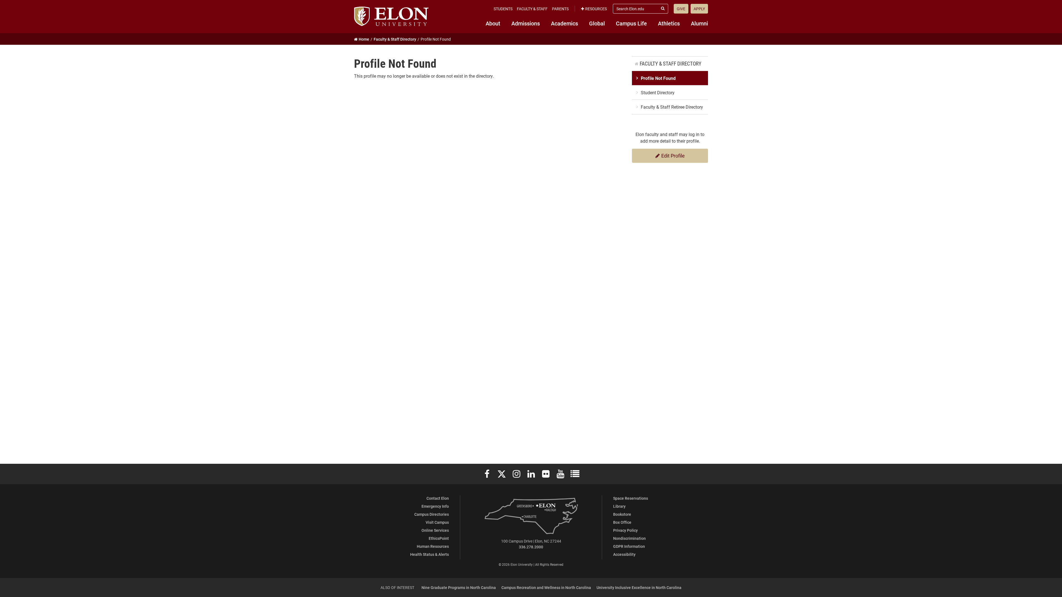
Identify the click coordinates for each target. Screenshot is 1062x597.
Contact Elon (437, 498)
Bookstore (622, 514)
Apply (699, 8)
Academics (564, 23)
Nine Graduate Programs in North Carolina (458, 587)
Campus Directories (431, 514)
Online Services (435, 530)
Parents (560, 8)
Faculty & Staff (532, 8)
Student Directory (658, 92)
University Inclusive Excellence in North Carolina (639, 587)
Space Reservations (630, 498)
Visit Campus (437, 522)
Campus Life (631, 23)
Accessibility (624, 554)
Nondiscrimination (629, 538)
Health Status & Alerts (429, 554)
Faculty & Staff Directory (670, 63)
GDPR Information (629, 546)
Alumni (699, 23)
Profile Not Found (658, 78)
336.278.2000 (531, 546)
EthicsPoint (439, 538)
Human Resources (433, 546)
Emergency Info (435, 506)
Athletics (669, 23)
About (493, 23)
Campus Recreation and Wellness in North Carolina (546, 587)
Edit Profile (672, 155)
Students (503, 8)
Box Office (622, 522)
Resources (596, 8)
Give (681, 8)
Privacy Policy (625, 530)
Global (597, 23)
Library (619, 506)
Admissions (525, 23)
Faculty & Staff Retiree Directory (672, 107)
